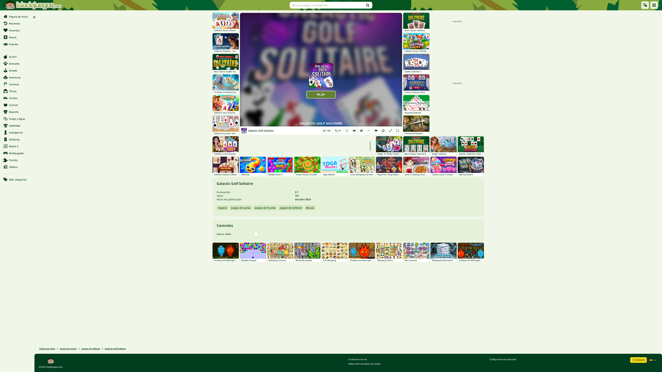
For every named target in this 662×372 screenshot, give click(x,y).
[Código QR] (361, 131)
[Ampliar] (390, 131)
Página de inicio (47, 348)
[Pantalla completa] (398, 131)
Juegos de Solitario (291, 207)
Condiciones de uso (357, 359)
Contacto (640, 359)
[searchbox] (331, 5)
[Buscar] (367, 5)
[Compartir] (369, 131)
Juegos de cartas (240, 207)
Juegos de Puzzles (265, 207)
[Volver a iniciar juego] (383, 131)
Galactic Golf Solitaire (115, 348)
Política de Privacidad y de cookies (364, 363)
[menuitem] (17, 16)
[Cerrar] (34, 17)
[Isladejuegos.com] (33, 5)
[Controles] (354, 131)
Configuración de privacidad (502, 359)
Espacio (222, 207)
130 (327, 130)
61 (338, 130)
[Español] (653, 360)
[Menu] (654, 5)
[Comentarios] (376, 131)
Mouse (310, 207)
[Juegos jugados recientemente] (645, 5)
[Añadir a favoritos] (347, 131)
